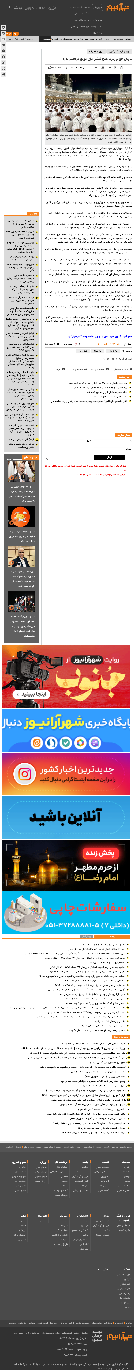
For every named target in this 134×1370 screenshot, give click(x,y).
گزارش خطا (50, 344)
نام (130, 441)
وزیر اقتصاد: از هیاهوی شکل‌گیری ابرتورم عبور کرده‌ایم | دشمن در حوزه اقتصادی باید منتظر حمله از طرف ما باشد (73, 1048)
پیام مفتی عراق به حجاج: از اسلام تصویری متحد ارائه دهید (100, 388)
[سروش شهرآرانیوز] (3, 56)
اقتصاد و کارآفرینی (59, 1235)
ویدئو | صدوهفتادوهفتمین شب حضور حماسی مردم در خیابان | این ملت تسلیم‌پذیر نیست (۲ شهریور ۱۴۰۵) (77, 1053)
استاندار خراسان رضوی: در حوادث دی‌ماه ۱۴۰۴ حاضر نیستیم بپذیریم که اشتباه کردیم (86, 1012)
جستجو (12, 1323)
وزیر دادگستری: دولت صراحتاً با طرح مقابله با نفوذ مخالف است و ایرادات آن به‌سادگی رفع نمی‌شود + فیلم (20, 324)
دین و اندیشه (96, 51)
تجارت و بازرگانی (101, 1172)
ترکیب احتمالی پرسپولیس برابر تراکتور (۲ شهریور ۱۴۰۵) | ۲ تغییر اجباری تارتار (19, 417)
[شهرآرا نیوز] (118, 7)
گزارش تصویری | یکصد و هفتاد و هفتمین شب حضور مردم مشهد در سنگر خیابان (89, 1100)
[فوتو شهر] (40, 9)
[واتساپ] (104, 359)
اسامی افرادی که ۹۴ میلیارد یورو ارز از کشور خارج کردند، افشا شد (95, 1003)
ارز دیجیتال (20, 1172)
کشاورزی (105, 1176)
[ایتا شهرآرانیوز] (3, 45)
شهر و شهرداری (102, 1221)
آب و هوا (54, 1323)
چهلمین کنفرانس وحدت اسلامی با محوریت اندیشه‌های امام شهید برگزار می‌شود (95, 39)
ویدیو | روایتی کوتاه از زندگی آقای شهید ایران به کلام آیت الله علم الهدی (94, 1105)
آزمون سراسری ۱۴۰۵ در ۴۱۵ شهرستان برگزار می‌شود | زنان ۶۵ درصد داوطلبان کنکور (86, 990)
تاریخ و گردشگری (80, 1176)
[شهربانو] (52, 9)
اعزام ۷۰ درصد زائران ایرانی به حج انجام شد (107, 392)
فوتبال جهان (41, 1172)
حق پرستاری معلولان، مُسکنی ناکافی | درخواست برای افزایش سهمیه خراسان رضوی (20, 406)
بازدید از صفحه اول (121, 369)
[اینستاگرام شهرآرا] (3, 68)
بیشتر (7, 458)
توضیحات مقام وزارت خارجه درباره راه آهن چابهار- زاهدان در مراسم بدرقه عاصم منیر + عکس (82, 1067)
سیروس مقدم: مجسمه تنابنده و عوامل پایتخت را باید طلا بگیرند (20, 267)
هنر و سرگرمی (123, 1289)
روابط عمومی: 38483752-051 (72, 1349)
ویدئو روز (84, 1226)
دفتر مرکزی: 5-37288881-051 (72, 1338)
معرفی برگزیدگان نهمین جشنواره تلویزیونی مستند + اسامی (98, 1072)
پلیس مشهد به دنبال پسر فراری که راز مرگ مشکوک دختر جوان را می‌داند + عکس (20, 311)
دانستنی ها (125, 1298)
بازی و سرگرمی (19, 1186)
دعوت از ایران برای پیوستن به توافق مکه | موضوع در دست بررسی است (92, 994)
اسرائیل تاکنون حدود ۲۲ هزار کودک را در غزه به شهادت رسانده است (93, 1044)
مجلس (127, 1176)
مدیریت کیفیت (82, 1323)
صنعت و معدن (102, 1167)
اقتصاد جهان (103, 1191)
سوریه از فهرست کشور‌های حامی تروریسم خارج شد (101, 1128)
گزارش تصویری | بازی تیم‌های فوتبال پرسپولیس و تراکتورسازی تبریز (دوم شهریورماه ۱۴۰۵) (84, 1095)
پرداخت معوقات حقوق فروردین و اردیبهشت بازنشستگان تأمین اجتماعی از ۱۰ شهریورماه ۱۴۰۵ (82, 976)
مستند (23, 1226)
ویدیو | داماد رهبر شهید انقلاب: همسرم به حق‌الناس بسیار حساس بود (93, 1081)
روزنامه (99, 33)
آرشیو (71, 1323)
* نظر (88, 441)
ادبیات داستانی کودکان (123, 1277)
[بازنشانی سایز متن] (101, 68)
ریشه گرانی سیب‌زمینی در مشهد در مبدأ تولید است (22, 258)
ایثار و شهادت (123, 1230)
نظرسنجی (22, 1323)
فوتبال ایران (41, 1167)
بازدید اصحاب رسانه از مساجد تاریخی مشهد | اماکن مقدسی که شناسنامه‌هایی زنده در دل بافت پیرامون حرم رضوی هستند (20, 378)
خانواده (85, 1186)
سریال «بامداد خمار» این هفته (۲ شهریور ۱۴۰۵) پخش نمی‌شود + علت (20, 235)
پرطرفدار (86, 937)
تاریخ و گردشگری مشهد (101, 1228)
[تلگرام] (112, 359)
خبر (66, 1221)
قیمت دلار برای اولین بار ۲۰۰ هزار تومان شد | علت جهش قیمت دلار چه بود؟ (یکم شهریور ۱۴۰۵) (81, 1017)
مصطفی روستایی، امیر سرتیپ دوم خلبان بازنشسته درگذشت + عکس (93, 981)
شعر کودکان (125, 1284)
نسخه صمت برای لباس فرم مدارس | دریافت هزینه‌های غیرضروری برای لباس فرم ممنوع (21, 430)
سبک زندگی (62, 1230)
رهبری (127, 1167)
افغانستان (81, 26)
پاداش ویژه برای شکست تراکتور (110, 1021)
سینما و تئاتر (62, 1167)
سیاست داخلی (123, 1186)
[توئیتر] (108, 359)
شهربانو (18, 1147)
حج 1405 (113, 351)
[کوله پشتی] (18, 9)
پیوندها (64, 1323)
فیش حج (82, 351)
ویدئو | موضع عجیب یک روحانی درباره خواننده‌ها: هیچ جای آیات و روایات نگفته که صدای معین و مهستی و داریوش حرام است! (68, 1008)
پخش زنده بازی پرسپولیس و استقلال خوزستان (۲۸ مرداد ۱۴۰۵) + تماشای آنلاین (87, 967)
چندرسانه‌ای (91, 26)
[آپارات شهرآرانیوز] (3, 33)
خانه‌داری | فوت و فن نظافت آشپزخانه (107, 963)
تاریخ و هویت (61, 1244)
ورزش (76, 13)
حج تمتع (98, 351)
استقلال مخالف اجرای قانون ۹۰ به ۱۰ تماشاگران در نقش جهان (96, 949)
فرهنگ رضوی (123, 1226)
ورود (15, 33)
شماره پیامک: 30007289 (76, 1355)
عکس (72, 26)
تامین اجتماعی (81, 1181)
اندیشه (64, 1226)
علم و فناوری (97, 20)
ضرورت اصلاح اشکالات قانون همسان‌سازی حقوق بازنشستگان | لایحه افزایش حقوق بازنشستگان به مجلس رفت (20, 361)
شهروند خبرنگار (102, 1235)
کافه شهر (84, 1244)
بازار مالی (105, 1181)
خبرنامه (58, 369)
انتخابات (126, 1172)
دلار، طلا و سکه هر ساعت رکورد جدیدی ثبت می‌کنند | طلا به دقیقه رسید (21, 289)
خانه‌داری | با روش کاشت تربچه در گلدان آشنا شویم (101, 1109)
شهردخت (63, 1240)
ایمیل (129, 449)
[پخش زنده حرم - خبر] (66, 865)
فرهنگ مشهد (61, 1195)
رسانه (65, 1186)
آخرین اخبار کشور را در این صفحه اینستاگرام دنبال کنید (94, 337)
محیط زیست (82, 1172)
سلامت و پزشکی (80, 1191)
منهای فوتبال (41, 1176)
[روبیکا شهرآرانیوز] (3, 39)
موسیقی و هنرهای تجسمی (59, 1174)
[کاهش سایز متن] (94, 68)
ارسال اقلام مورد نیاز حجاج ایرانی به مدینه (107, 397)
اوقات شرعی (42, 1323)
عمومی (43, 1221)
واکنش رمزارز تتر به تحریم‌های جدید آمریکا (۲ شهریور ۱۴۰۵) (97, 1119)
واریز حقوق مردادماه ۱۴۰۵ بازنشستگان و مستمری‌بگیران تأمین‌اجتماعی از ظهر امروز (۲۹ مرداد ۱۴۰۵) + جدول (75, 954)
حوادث (85, 1167)
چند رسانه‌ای (124, 1293)
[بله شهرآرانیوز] (3, 27)
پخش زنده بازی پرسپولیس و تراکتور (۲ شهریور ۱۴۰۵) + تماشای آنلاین (20, 224)
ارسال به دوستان (98, 369)
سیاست (87, 7)
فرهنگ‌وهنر (85, 13)
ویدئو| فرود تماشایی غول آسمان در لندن (109, 1062)
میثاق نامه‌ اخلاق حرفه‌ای (101, 1323)
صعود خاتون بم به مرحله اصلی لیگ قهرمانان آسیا (102, 1026)
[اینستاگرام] (66, 774)
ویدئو (85, 1221)
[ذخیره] (114, 68)
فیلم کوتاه (84, 1249)
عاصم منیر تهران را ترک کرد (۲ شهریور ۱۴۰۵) (105, 1077)
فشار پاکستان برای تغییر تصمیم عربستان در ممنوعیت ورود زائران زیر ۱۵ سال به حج (89, 401)
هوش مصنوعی (19, 1176)
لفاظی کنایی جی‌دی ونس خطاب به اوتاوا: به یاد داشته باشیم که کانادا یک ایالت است (86, 1114)
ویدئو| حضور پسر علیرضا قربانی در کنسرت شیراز (105, 1086)
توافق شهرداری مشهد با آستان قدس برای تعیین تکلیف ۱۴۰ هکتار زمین (20, 336)
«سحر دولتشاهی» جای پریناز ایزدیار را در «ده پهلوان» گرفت (97, 1030)
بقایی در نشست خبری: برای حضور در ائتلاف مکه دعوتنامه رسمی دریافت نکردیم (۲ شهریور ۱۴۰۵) (20, 394)
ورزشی (22, 1230)
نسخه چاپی (78, 369)
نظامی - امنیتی (123, 1191)
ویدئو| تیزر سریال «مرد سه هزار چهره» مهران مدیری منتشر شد (21, 300)
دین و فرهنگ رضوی (82, 20)
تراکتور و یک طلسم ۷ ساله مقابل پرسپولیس (21, 446)
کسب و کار (104, 1186)
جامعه (73, 7)
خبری (23, 1221)
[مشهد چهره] (29, 10)
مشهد (100, 26)
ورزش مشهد (41, 1181)
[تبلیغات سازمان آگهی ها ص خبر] (66, 912)
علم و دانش (20, 1191)
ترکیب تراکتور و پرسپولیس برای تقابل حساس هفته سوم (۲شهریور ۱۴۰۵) (20, 347)
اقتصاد (80, 7)
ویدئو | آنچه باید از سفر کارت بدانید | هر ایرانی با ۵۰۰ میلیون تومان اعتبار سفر (22, 536)
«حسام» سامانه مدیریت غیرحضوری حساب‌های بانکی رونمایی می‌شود (20, 278)
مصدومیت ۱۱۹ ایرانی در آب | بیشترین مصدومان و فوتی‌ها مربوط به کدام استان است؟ (85, 1091)
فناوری (22, 1167)
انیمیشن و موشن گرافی (80, 1232)
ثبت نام (8, 33)
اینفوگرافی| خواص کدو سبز (21, 439)
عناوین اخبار (97, 7)
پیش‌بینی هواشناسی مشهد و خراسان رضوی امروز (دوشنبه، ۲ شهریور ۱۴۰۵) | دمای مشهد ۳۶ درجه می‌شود (20, 247)
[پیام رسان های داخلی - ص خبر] (66, 730)
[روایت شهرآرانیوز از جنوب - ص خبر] (66, 676)
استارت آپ (20, 1181)
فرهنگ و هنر (19, 1235)
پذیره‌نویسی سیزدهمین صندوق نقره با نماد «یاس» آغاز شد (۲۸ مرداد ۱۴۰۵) (90, 985)
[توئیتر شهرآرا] (3, 62)
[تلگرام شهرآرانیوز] (3, 74)
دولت (127, 1181)
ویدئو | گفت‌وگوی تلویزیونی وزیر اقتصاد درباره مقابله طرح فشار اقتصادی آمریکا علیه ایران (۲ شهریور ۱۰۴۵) (22, 494)
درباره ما (129, 1323)
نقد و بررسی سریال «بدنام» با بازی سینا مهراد (104, 945)
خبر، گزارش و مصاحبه (124, 1305)
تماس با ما (119, 1323)
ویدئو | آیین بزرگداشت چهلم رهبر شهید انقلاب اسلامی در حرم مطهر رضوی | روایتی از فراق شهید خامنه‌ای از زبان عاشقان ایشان (23, 626)
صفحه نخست (126, 1147)
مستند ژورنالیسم (80, 1240)
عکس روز (21, 1240)
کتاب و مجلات (61, 1191)
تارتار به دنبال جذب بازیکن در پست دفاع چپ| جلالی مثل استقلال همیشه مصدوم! (87, 972)
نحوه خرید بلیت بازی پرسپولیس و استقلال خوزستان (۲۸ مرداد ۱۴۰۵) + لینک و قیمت (85, 958)
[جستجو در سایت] (9, 8)
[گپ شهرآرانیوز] (3, 50)
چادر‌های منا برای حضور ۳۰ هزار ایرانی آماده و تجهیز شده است (98, 383)
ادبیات (65, 1181)
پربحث (112, 937)
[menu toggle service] (5, 7)
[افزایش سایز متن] (108, 68)
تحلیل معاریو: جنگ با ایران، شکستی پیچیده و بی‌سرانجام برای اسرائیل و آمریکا (89, 1123)
